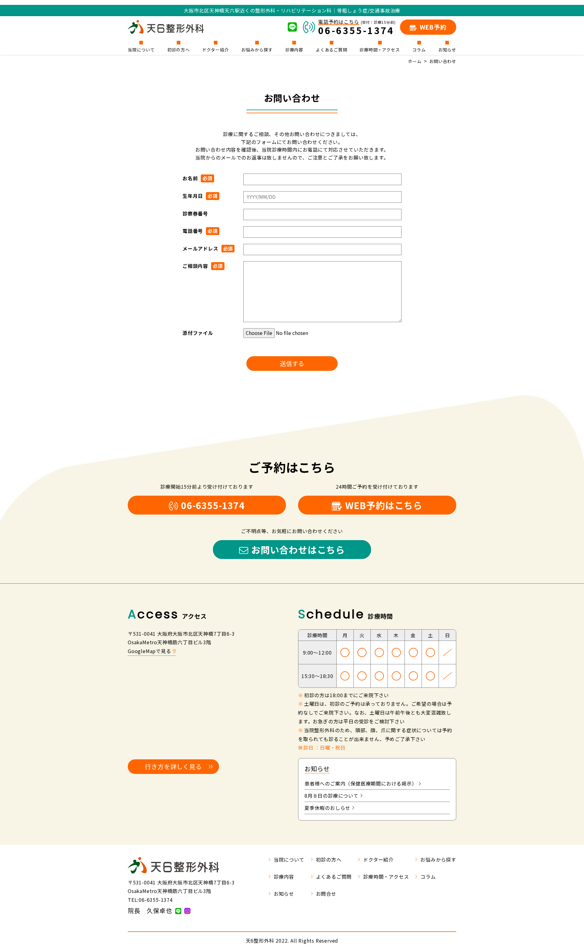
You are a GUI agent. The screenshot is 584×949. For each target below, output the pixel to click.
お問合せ (326, 893)
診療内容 (294, 49)
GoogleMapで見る (149, 651)
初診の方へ (178, 49)
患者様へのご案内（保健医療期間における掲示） (360, 783)
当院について (141, 49)
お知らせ (447, 49)
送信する (292, 363)
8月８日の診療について (331, 795)
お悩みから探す (257, 49)
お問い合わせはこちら (298, 549)
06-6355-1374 (213, 505)
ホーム (414, 61)
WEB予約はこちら (383, 505)
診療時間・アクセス (380, 49)
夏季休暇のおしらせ (327, 807)
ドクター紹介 (215, 49)
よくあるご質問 (331, 49)
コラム (419, 49)
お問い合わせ (442, 61)
